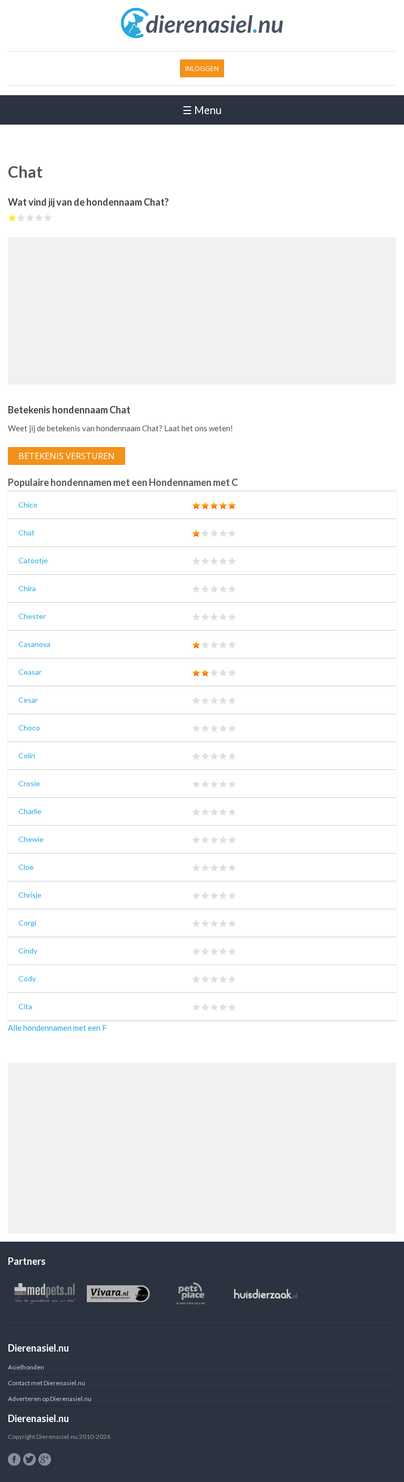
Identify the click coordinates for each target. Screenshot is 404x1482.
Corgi (27, 922)
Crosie (29, 783)
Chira (27, 588)
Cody (27, 978)
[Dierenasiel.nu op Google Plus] (44, 1459)
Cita (25, 1006)
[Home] (202, 36)
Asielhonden (26, 1367)
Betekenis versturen (66, 456)
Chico (27, 504)
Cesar (28, 699)
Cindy (27, 950)
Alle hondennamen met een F (57, 1027)
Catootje (33, 560)
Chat (26, 532)
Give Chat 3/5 (30, 217)
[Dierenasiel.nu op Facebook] (14, 1459)
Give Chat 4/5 (39, 217)
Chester (32, 616)
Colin (26, 755)
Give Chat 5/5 (48, 217)
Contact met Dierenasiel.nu (46, 1383)
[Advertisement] (202, 310)
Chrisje (30, 894)
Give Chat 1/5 (12, 217)
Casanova (34, 644)
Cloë (26, 866)
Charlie (30, 811)
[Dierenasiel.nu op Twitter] (29, 1459)
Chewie (31, 839)
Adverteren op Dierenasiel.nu (50, 1399)
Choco (29, 727)
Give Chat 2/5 (21, 217)
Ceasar (30, 671)
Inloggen (202, 68)
